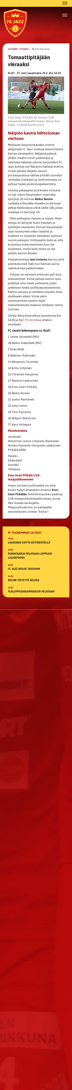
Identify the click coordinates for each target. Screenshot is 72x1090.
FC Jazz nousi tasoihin (24, 568)
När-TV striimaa (30, 320)
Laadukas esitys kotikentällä (29, 542)
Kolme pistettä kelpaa (23, 580)
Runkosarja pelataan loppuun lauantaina (30, 555)
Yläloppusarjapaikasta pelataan (31, 591)
